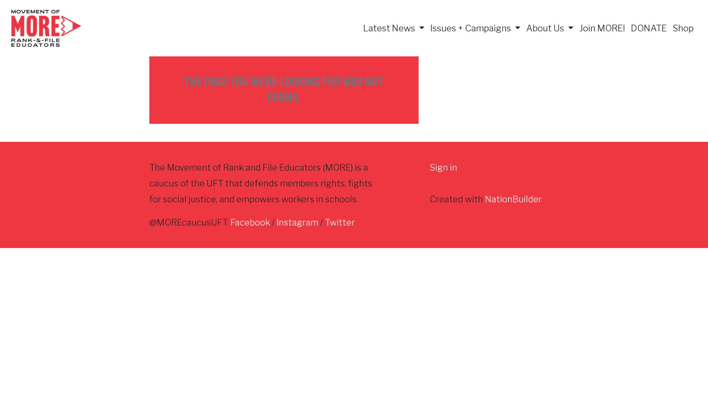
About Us (546, 28)
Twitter (340, 222)
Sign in (443, 167)
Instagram (297, 222)
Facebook (250, 222)
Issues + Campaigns (471, 28)
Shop (683, 28)
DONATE (649, 28)
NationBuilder (513, 199)
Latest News (390, 28)
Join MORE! (602, 28)
